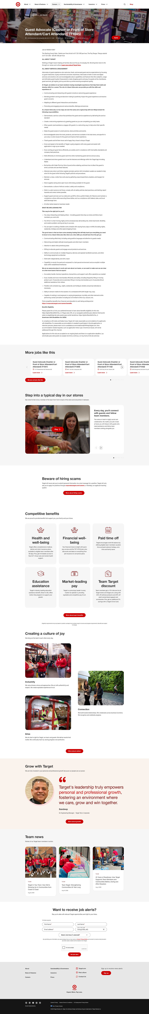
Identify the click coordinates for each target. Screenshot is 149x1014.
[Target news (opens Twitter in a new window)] (26, 1003)
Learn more (36, 372)
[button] (122, 367)
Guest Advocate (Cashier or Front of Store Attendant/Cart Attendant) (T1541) (45, 364)
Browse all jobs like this (35, 380)
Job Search (43, 15)
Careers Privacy (54, 1002)
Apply (116, 38)
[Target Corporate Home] (18, 4)
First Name (48, 924)
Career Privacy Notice (82, 939)
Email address (49, 929)
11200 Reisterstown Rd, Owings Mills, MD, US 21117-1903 (40, 38)
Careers (54, 4)
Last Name (81, 924)
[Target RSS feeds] (40, 1003)
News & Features (40, 4)
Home (27, 15)
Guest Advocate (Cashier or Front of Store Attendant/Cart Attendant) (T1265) (77, 364)
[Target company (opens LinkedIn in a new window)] (37, 1003)
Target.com (82, 968)
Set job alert (74, 954)
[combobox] (91, 929)
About (26, 4)
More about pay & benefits (74, 615)
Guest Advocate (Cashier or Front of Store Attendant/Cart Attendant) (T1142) (110, 364)
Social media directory (30, 1006)
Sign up (106, 973)
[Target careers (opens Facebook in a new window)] (30, 1003)
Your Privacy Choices (57, 1006)
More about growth (74, 821)
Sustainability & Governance (73, 4)
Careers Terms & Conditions (65, 1002)
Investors (92, 4)
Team (29, 881)
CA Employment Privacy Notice (81, 1002)
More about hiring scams (74, 493)
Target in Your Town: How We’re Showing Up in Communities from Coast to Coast (39, 887)
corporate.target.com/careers (75, 485)
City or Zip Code (81, 927)
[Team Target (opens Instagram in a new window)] (33, 1003)
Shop (131, 4)
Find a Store (82, 972)
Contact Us (82, 976)
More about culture (74, 751)
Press (103, 4)
